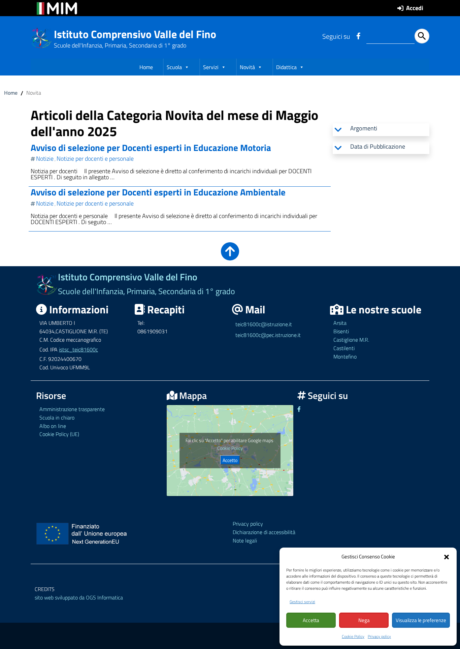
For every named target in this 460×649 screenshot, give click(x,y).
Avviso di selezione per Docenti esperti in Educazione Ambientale (158, 192)
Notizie (45, 158)
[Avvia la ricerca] (422, 36)
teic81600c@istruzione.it (263, 324)
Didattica (286, 67)
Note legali (245, 540)
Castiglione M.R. (351, 340)
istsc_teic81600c (78, 349)
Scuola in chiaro (56, 417)
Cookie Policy (353, 636)
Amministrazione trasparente (72, 409)
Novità (247, 67)
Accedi (414, 7)
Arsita (340, 323)
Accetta (311, 620)
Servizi (211, 67)
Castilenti (344, 348)
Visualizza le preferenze (421, 620)
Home (146, 67)
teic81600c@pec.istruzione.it (268, 335)
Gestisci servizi (302, 601)
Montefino (345, 356)
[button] (446, 556)
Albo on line (52, 426)
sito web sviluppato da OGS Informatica (79, 597)
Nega (364, 620)
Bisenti (341, 331)
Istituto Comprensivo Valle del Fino (135, 34)
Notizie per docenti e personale (95, 158)
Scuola (174, 67)
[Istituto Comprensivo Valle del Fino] (42, 37)
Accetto (230, 460)
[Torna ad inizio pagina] (230, 255)
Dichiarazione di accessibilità (264, 532)
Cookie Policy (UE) (59, 434)
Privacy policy (379, 636)
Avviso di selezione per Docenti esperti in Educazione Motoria (151, 147)
